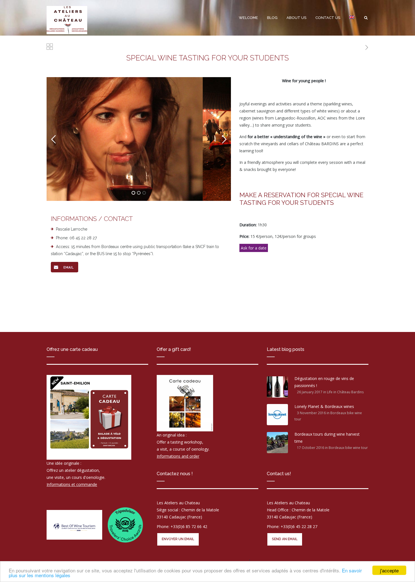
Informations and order (178, 456)
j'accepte (389, 570)
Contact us (327, 18)
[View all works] (50, 47)
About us (296, 18)
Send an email (285, 539)
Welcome (248, 18)
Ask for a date (254, 248)
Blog (272, 18)
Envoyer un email (178, 539)
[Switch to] (351, 17)
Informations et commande (72, 484)
